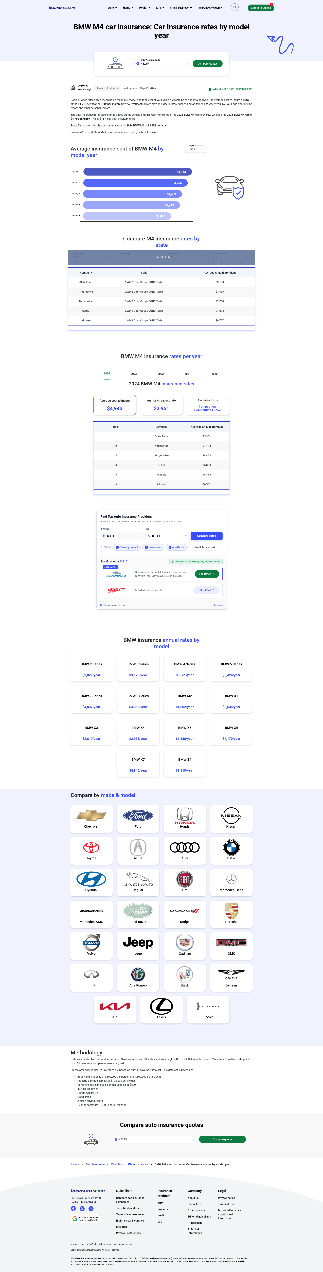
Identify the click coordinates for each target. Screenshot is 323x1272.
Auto (160, 1203)
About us (193, 1198)
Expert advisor (196, 1210)
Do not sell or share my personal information (229, 1214)
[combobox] (195, 149)
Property (162, 1209)
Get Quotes (204, 590)
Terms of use (226, 1204)
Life (159, 1221)
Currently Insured (128, 547)
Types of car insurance (130, 1214)
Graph (191, 149)
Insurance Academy (210, 7)
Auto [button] (111, 7)
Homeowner (155, 547)
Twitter (82, 1208)
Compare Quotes (261, 7)
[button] (235, 7)
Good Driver (178, 547)
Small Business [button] (179, 7)
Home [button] (126, 7)
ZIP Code (105, 529)
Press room (195, 1222)
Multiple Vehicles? (205, 547)
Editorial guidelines (199, 1216)
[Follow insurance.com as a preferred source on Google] (93, 1219)
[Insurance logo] (62, 7)
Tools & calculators (127, 1208)
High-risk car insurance (130, 1220)
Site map (121, 1226)
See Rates (205, 574)
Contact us (194, 1204)
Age (147, 529)
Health (161, 1215)
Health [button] (143, 7)
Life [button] (158, 7)
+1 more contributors (105, 88)
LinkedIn (91, 1208)
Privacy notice (226, 1198)
